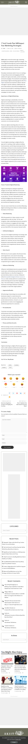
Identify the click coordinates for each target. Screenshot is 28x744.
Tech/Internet (16, 51)
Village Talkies (8, 591)
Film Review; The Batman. (10, 622)
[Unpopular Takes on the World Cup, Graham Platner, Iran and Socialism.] (7, 659)
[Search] (26, 2)
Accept (14, 742)
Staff (4, 48)
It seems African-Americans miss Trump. (14, 610)
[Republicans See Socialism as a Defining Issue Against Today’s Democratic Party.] (7, 680)
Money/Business (5, 51)
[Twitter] (13, 393)
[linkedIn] (20, 393)
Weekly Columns (22, 51)
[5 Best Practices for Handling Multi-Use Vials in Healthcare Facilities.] (21, 680)
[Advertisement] (14, 21)
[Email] (9, 396)
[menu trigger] (3, 2)
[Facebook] (9, 393)
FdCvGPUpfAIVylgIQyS (10, 584)
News (11, 51)
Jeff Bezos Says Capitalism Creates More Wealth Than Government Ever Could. (14, 587)
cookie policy (18, 739)
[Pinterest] (17, 393)
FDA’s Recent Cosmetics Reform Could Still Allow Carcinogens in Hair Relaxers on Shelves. (14, 595)
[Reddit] (24, 393)
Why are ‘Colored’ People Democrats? (13, 604)
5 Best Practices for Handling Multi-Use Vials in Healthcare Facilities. (20, 687)
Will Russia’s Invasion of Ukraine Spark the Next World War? (15, 616)
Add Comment (18, 48)
